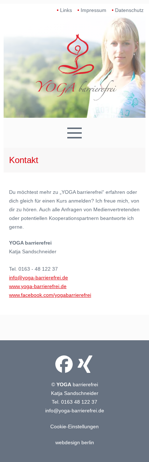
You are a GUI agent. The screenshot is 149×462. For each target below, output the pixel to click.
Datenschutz (129, 10)
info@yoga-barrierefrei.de (38, 277)
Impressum (93, 10)
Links (66, 10)
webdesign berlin (74, 442)
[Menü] (74, 133)
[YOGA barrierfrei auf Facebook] (64, 364)
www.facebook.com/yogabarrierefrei (50, 295)
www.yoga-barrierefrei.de (38, 286)
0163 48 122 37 (79, 402)
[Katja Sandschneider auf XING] (85, 364)
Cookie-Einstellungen (74, 426)
